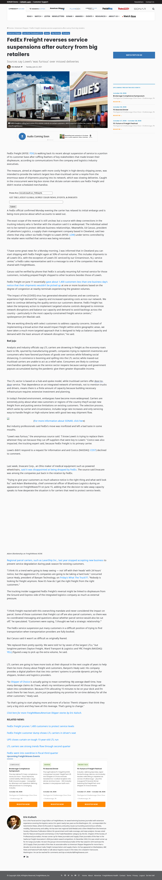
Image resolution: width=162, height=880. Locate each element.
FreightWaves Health (110, 875)
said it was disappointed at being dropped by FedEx (49, 469)
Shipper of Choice (20, 681)
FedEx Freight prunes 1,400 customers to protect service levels (40, 726)
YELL (9, 652)
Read (29, 16)
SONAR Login (25, 2)
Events (89, 16)
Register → (117, 102)
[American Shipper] (57, 9)
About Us (113, 16)
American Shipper (21, 28)
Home (11, 28)
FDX (32, 153)
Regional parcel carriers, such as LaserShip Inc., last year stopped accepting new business (55, 560)
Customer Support (40, 2)
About (90, 875)
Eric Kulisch (16, 67)
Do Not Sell (150, 875)
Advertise (97, 875)
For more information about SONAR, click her (58, 420)
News (47, 33)
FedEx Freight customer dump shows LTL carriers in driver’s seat (41, 732)
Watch (38, 16)
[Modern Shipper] (37, 9)
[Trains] (123, 9)
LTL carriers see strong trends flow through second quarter (38, 746)
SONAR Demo (12, 2)
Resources (100, 16)
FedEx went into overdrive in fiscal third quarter (32, 752)
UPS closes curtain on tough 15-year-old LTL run (32, 739)
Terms (129, 875)
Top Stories (56, 33)
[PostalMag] (107, 9)
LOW (72, 234)
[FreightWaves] (16, 9)
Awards (79, 16)
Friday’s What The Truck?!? (74, 577)
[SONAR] (140, 9)
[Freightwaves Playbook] (75, 9)
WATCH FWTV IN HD (134, 55)
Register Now (23, 804)
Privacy (135, 875)
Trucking (66, 33)
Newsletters (138, 2)
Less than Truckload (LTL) (32, 33)
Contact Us (150, 2)
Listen (47, 16)
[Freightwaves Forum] (91, 9)
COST (93, 450)
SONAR (69, 16)
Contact (122, 875)
